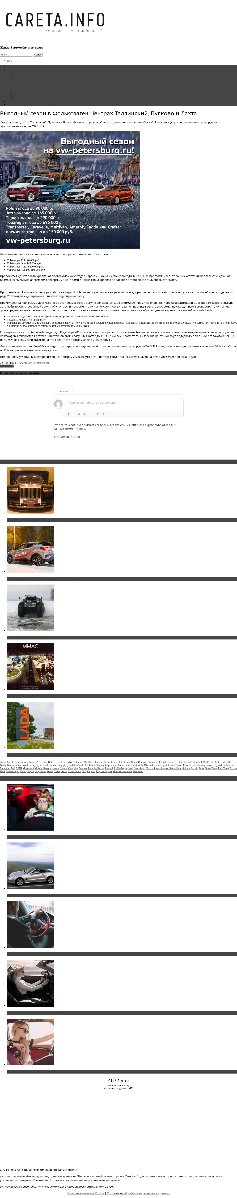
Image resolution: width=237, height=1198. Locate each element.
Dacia (134, 762)
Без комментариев (39, 362)
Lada (151, 765)
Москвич (138, 771)
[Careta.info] (55, 38)
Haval (44, 765)
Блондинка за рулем (25, 88)
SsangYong (175, 768)
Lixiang (201, 765)
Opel (70, 768)
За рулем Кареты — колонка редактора (37, 85)
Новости (19, 76)
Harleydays (34, 765)
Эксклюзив (20, 82)
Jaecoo (92, 765)
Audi (17, 762)
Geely (3, 765)
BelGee (52, 762)
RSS (9, 60)
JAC (85, 765)
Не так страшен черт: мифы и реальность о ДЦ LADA (44, 755)
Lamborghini (162, 765)
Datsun (151, 762)
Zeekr (50, 771)
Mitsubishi (28, 768)
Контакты (13, 101)
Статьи (11, 69)
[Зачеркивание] (83, 414)
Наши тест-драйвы (25, 79)
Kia (146, 765)
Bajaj (44, 762)
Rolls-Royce (121, 768)
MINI (19, 768)
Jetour (121, 765)
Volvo (23, 771)
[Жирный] (69, 414)
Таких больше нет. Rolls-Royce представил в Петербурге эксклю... (53, 520)
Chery (107, 762)
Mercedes (5, 768)
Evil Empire (167, 762)
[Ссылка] (103, 414)
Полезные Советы (24, 94)
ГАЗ (84, 771)
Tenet (208, 768)
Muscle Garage (43, 768)
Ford (222, 762)
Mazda (230, 765)
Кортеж (100, 771)
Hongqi (61, 765)
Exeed (187, 762)
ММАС (18, 97)
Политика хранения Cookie (85, 1193)
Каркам (91, 771)
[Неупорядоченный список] (93, 414)
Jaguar (100, 765)
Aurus (24, 762)
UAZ (2, 771)
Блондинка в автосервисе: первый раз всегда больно (44, 837)
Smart (156, 768)
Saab (130, 768)
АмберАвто (60, 771)
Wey (37, 771)
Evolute (179, 762)
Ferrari (210, 762)
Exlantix (195, 762)
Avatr (31, 762)
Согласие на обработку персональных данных (138, 1193)
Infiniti (79, 765)
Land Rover (176, 765)
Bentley (61, 762)
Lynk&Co (220, 765)
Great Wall (22, 765)
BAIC (38, 762)
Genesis (11, 765)
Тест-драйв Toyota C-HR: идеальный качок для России (45, 579)
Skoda (149, 768)
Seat (136, 768)
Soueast (164, 768)
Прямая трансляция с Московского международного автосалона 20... (55, 696)
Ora (76, 768)
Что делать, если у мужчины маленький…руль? (40, 954)
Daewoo (142, 762)
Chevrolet (116, 762)
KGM (140, 765)
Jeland (113, 765)
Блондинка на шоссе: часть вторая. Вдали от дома (42, 895)
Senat (142, 768)
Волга (77, 771)
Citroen (126, 762)
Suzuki (194, 768)
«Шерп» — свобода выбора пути (30, 637)
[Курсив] (74, 414)
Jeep (107, 765)
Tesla (226, 768)
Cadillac (88, 762)
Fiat (217, 762)
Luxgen (210, 765)
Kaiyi (134, 765)
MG (13, 768)
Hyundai (70, 765)
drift (158, 762)
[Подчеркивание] (79, 414)
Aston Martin (7, 762)
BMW (69, 762)
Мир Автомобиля (122, 771)
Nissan (55, 768)
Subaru (186, 768)
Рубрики (12, 72)
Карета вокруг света (26, 91)
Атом (71, 771)
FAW (203, 762)
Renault (109, 768)
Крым (108, 771)
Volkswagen (7, 366)
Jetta (127, 765)
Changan (98, 762)
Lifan (193, 765)
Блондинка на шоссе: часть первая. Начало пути (41, 1013)
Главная (11, 66)
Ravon (100, 768)
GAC (228, 762)
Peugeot (83, 768)
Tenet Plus (217, 768)
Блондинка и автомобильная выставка (34, 1072)
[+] (108, 413)
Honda (52, 765)
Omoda (63, 768)
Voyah (30, 771)
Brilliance (78, 762)
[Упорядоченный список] (88, 414)
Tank (201, 768)
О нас (10, 104)
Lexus (186, 765)
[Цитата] (98, 414)
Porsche (92, 768)
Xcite (43, 771)
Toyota (233, 768)
